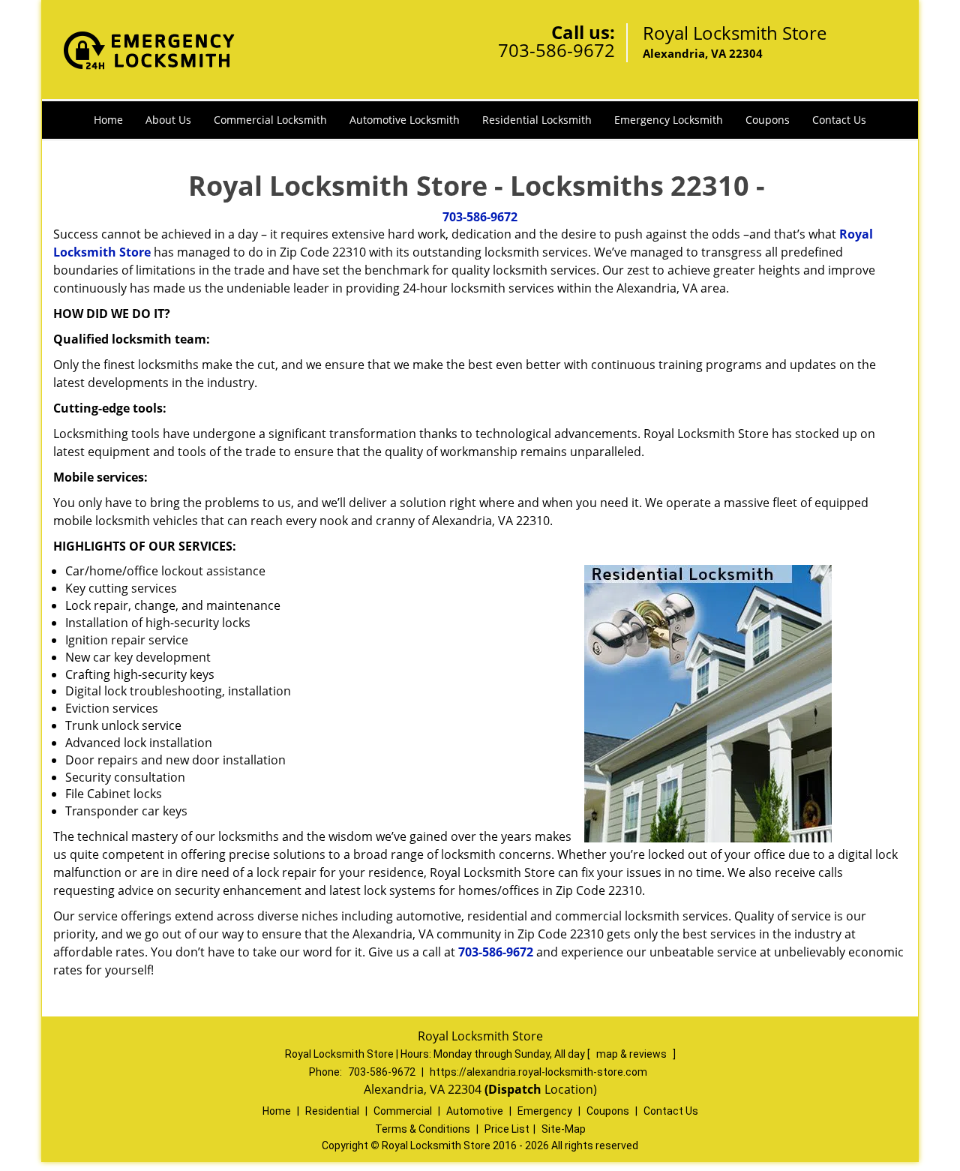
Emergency (545, 1111)
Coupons (768, 120)
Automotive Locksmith (405, 120)
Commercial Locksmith (270, 120)
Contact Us (839, 120)
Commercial (403, 1111)
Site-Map (564, 1129)
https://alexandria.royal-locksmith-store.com (538, 1072)
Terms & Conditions (422, 1129)
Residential (332, 1111)
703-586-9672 (556, 50)
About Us (168, 120)
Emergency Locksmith (668, 120)
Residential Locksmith (537, 120)
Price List (507, 1129)
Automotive (474, 1111)
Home (108, 120)
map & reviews (632, 1054)
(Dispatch (514, 1089)
